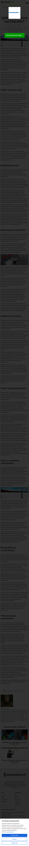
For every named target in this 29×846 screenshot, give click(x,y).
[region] (14, 832)
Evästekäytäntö (10, 831)
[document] (14, 423)
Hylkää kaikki (14, 843)
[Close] (27, 820)
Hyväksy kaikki (14, 835)
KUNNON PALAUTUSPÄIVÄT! (14, 3)
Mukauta (14, 839)
